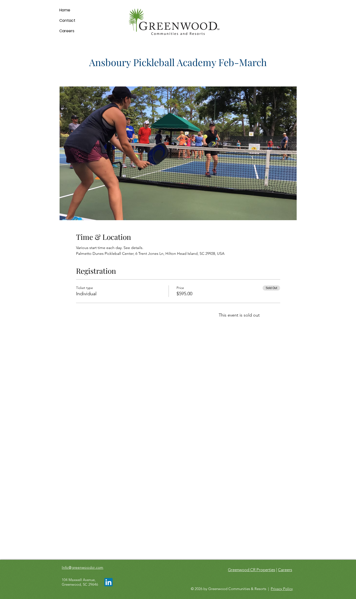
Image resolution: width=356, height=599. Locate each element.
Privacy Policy (282, 588)
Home (64, 10)
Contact (67, 20)
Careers (66, 31)
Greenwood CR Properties (251, 569)
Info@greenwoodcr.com (82, 567)
